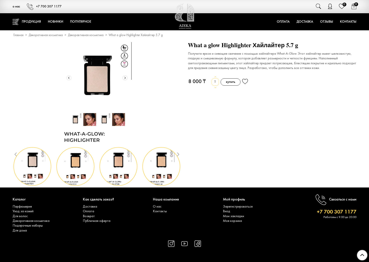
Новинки (55, 21)
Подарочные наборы (28, 225)
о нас (16, 6)
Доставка (305, 21)
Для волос (20, 216)
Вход (226, 211)
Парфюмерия (22, 206)
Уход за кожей (23, 211)
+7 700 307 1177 (49, 6)
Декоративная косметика (46, 35)
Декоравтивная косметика (86, 35)
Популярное (80, 21)
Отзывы (326, 21)
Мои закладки (233, 216)
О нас (157, 206)
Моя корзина (232, 221)
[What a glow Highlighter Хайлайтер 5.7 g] (97, 93)
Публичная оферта (96, 221)
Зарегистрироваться (238, 206)
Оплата (283, 21)
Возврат (89, 216)
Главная (18, 35)
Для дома (20, 230)
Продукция (31, 21)
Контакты (348, 21)
